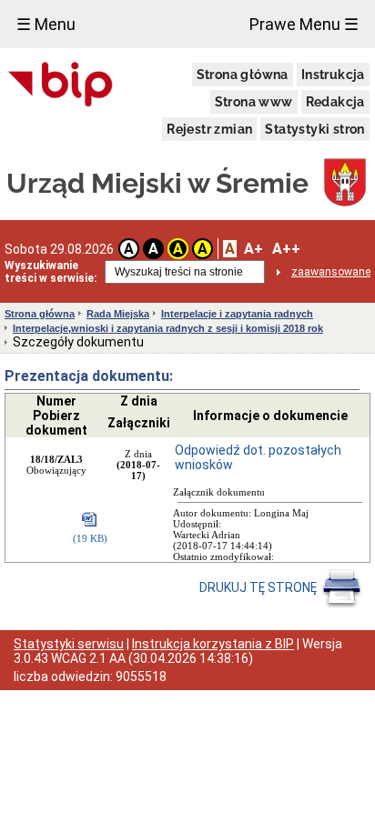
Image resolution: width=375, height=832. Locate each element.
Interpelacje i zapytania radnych (237, 313)
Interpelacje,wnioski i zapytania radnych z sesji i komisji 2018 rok (168, 328)
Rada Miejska (117, 313)
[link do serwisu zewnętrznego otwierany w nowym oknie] (60, 85)
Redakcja (335, 102)
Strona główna (243, 74)
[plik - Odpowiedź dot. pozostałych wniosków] (89, 520)
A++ (286, 248)
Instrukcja (333, 74)
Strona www (254, 102)
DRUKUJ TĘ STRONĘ (259, 587)
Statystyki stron (314, 129)
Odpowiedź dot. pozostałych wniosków (258, 457)
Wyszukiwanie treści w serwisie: (50, 272)
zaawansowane (330, 272)
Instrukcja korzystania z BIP (213, 644)
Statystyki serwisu (69, 644)
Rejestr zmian (209, 129)
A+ (253, 248)
